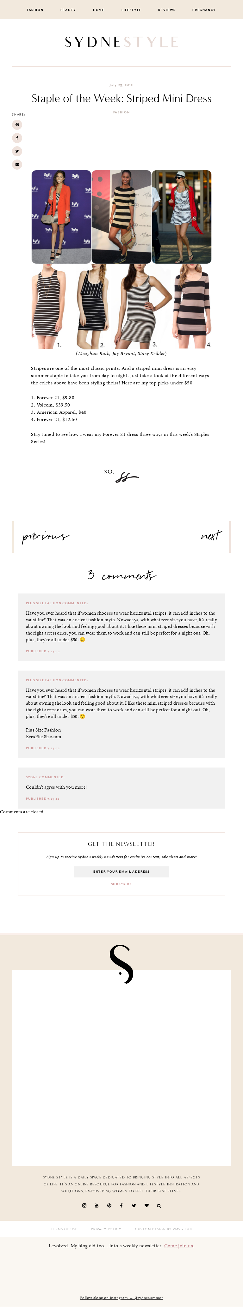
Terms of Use (64, 1229)
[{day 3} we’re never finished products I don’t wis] (174, 1067)
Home (99, 10)
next (210, 538)
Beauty (68, 10)
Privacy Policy (106, 1229)
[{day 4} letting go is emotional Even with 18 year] (174, 1008)
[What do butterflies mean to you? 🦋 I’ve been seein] (69, 1008)
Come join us (178, 1245)
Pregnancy (204, 10)
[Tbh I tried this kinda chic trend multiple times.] (69, 1127)
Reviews (167, 10)
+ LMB (186, 1229)
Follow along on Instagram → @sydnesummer (121, 1298)
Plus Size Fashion (43, 603)
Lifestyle (131, 10)
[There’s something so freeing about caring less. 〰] (69, 1067)
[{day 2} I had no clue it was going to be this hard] (174, 1127)
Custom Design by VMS (157, 1229)
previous (46, 538)
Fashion (35, 10)
